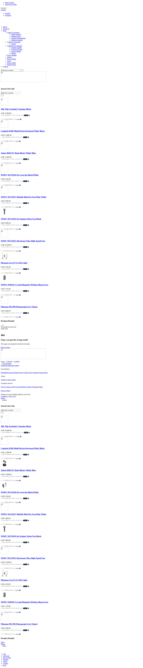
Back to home (5, 347)
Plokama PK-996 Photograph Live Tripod (19, 307)
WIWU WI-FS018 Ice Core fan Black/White (20, 175)
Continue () (4, 396)
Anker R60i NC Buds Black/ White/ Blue (18, 153)
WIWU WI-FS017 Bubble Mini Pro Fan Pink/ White (23, 197)
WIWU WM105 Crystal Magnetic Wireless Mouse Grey (24, 285)
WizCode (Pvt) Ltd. (36, 389)
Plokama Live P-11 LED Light (14, 263)
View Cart (12, 396)
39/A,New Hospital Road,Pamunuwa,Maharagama (18, 360)
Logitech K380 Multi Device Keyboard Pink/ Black (23, 131)
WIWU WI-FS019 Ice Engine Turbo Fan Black (21, 219)
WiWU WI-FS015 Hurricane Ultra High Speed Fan (23, 241)
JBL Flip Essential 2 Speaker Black (16, 109)
